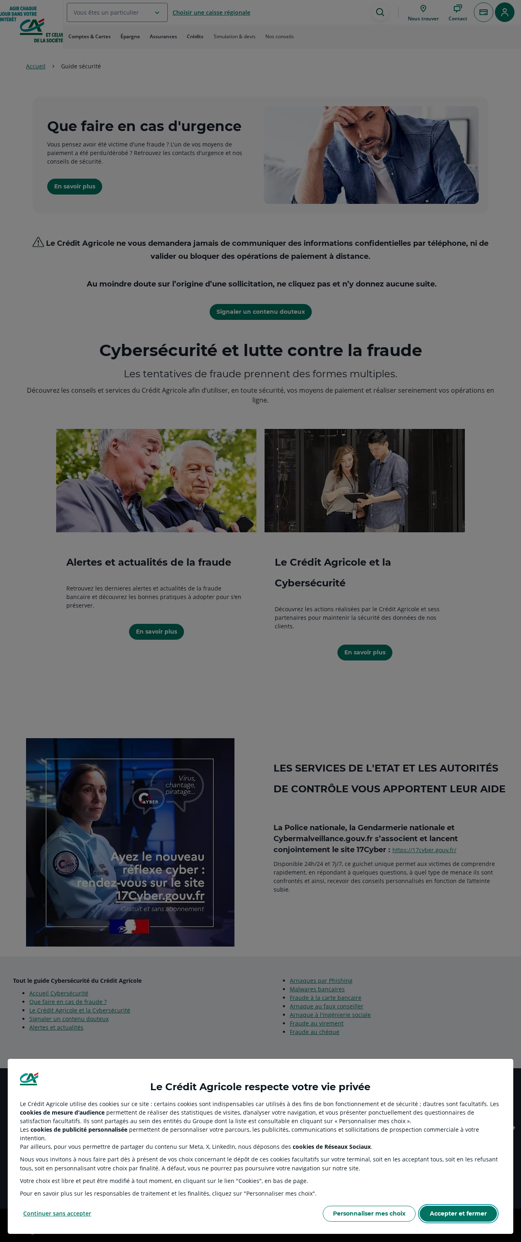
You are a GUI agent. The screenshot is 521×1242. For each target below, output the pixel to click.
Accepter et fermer (458, 1213)
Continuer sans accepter (57, 1213)
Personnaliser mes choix (369, 1213)
